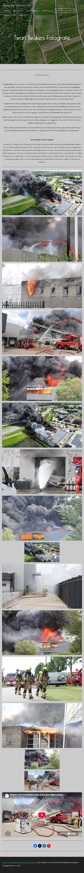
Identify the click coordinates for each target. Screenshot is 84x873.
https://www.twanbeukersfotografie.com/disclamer (20, 862)
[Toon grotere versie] (42, 192)
